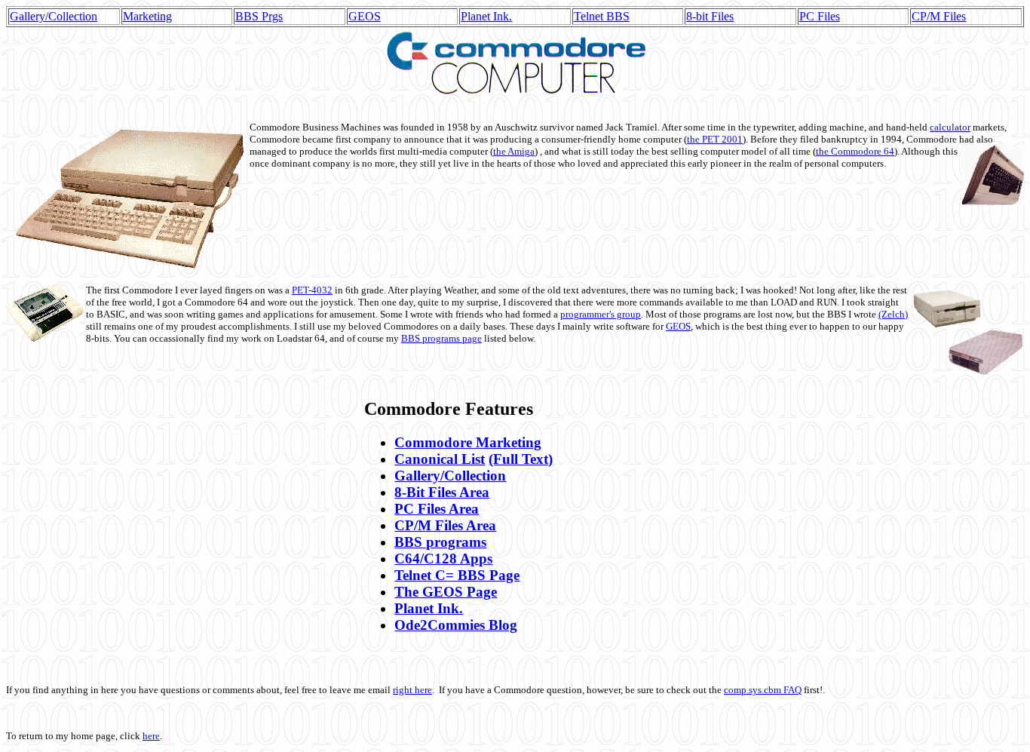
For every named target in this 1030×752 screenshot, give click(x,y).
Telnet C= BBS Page (457, 575)
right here (412, 689)
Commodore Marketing (467, 442)
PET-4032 (312, 290)
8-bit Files (710, 16)
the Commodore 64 (855, 151)
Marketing (147, 16)
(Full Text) (521, 459)
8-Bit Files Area (441, 492)
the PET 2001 (715, 139)
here (151, 735)
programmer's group (600, 314)
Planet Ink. (486, 16)
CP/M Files (939, 16)
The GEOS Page (445, 592)
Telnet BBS (602, 16)
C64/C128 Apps (443, 558)
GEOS (364, 16)
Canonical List (439, 459)
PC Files (819, 16)
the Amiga (514, 151)
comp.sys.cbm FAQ (763, 689)
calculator (950, 127)
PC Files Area (436, 509)
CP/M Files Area (445, 525)
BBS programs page (441, 338)
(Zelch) (893, 314)
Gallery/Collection (53, 16)
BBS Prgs (259, 16)
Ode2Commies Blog (455, 625)
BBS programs (440, 542)
